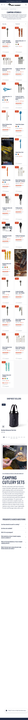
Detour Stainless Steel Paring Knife (7, 347)
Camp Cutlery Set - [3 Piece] (6, 97)
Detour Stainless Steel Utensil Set (7, 69)
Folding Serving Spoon (20, 236)
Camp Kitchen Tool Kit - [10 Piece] (7, 236)
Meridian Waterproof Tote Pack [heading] (8, 430)
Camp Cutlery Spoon (20, 124)
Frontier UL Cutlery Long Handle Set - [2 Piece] (20, 98)
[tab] (11, 438)
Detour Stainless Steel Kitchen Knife (20, 320)
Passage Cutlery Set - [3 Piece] (6, 264)
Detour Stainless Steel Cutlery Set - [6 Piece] (20, 347)
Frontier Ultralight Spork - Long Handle (6, 41)
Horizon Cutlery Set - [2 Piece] (20, 41)
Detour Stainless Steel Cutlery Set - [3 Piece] (20, 180)
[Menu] (2, 5)
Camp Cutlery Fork (19, 152)
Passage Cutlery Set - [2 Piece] (6, 375)
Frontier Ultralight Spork (6, 292)
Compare (6, 52)
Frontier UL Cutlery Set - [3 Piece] (20, 69)
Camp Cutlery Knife (6, 180)
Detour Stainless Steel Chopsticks (7, 125)
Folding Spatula (19, 208)
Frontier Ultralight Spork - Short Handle (20, 292)
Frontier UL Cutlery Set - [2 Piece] (7, 208)
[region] (14, 420)
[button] (15, 710)
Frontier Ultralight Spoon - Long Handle (6, 320)
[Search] (4, 5)
